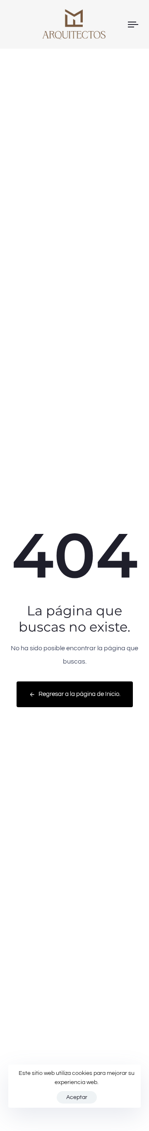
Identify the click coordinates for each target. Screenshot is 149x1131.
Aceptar (76, 1097)
